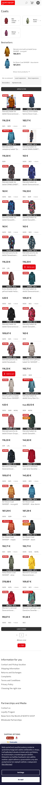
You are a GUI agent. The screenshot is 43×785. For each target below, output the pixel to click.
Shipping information (10, 668)
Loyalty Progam (8, 712)
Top (22, 645)
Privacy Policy (7, 684)
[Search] (26, 3)
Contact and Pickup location (13, 664)
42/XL (24, 446)
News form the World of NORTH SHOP (18, 716)
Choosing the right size (11, 688)
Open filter (21, 89)
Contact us (5, 708)
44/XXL (16, 410)
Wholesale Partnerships (11, 720)
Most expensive (33, 78)
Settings (20, 772)
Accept (20, 779)
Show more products (20, 72)
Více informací (7, 764)
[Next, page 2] (21, 635)
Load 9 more (21, 629)
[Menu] (38, 3)
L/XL (8, 268)
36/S (3, 126)
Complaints (6, 676)
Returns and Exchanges (11, 672)
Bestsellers (6, 83)
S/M (3, 268)
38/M (9, 126)
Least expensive (20, 78)
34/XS (24, 161)
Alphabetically (16, 83)
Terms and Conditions (10, 680)
